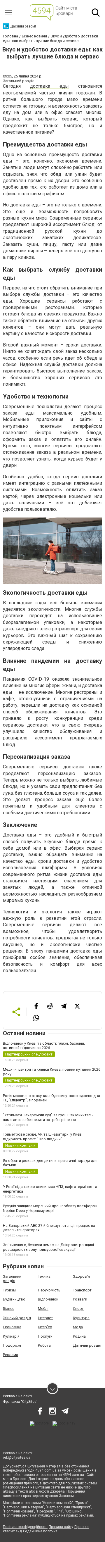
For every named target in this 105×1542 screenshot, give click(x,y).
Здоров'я (81, 1276)
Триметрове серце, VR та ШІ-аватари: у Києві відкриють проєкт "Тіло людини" (43, 1136)
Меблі (43, 1308)
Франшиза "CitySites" (20, 1402)
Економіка (12, 1327)
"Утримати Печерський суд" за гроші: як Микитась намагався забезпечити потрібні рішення (48, 1117)
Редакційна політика (40, 1531)
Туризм (9, 1290)
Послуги (45, 1336)
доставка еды (49, 86)
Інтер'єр (45, 1327)
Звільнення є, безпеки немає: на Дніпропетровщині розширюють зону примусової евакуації (48, 1247)
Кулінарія (11, 1336)
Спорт (78, 1308)
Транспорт (82, 1290)
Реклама (10, 1355)
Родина (79, 1336)
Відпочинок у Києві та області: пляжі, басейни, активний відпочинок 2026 (44, 1045)
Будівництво (14, 1299)
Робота (44, 1345)
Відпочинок (48, 1299)
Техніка (44, 1276)
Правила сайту (61, 1527)
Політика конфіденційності (25, 1527)
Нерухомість (49, 1290)
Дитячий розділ (87, 1345)
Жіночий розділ (17, 1318)
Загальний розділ (12, 1278)
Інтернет (45, 1318)
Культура (81, 1318)
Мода (78, 1327)
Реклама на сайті (17, 1396)
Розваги (80, 1299)
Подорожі (12, 1345)
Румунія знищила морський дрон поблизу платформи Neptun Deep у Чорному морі (50, 1208)
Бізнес (8, 1308)
